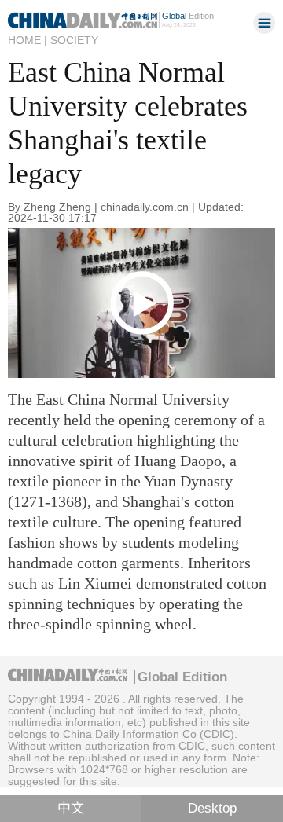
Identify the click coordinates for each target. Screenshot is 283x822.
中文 (70, 808)
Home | (27, 40)
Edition (188, 15)
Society (74, 40)
